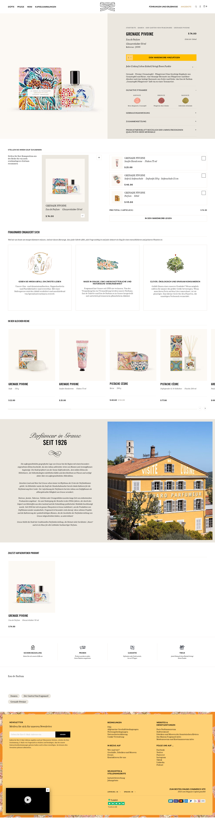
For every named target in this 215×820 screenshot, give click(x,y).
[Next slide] (205, 408)
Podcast (160, 765)
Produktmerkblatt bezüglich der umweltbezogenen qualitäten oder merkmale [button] (154, 131)
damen (13, 696)
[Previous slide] (200, 408)
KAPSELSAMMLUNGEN (45, 6)
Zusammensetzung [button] (136, 121)
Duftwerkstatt (163, 732)
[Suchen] (196, 7)
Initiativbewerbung (116, 778)
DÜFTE (11, 6)
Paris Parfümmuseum (166, 729)
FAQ (109, 727)
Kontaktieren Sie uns (117, 757)
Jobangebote (113, 780)
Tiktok (159, 760)
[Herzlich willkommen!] (107, 6)
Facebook (160, 750)
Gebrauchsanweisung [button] (138, 113)
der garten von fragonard (36, 696)
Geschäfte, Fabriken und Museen (122, 752)
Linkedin (160, 762)
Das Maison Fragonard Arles (169, 737)
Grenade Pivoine (134, 158)
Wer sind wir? (114, 750)
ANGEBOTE (186, 7)
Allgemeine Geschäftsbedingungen (123, 729)
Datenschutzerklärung (118, 734)
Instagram (161, 757)
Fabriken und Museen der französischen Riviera (178, 734)
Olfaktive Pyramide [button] (136, 90)
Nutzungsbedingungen (118, 732)
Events (110, 755)
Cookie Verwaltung (116, 737)
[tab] (161, 90)
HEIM (29, 6)
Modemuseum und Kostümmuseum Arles (175, 739)
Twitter (160, 752)
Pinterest (161, 755)
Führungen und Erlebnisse (163, 7)
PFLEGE (20, 6)
